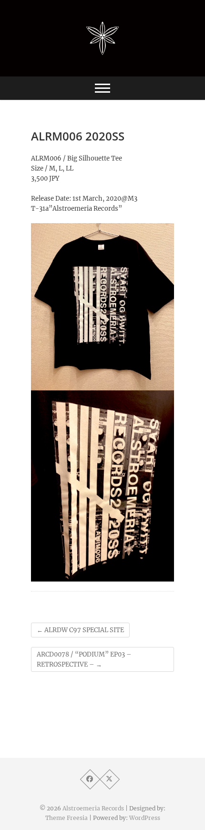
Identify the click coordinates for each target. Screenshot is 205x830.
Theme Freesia (66, 817)
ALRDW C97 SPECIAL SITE (80, 630)
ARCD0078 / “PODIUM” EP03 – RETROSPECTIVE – (84, 659)
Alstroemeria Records (93, 808)
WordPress (144, 817)
